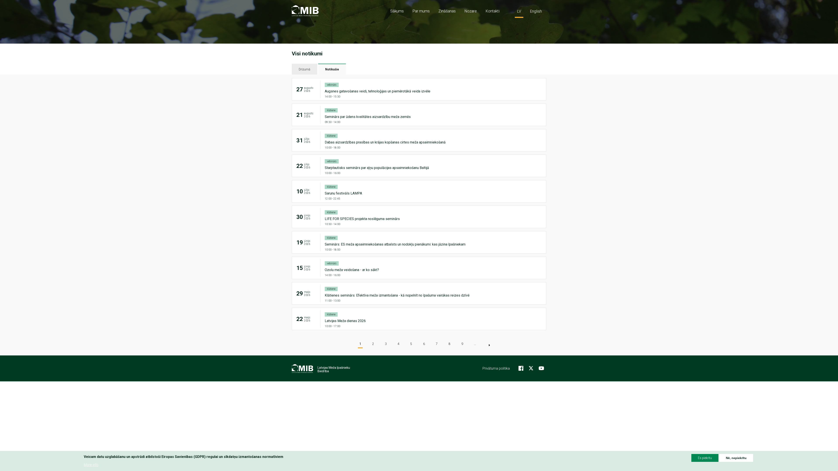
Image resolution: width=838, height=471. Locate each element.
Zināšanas (447, 11)
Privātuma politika (496, 368)
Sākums (397, 11)
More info (91, 464)
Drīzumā (304, 69)
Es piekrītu (705, 458)
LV (519, 11)
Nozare (470, 11)
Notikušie (332, 69)
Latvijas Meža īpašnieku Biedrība (334, 369)
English (536, 11)
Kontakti (493, 11)
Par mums (421, 11)
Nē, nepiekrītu (736, 458)
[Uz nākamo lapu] (489, 345)
